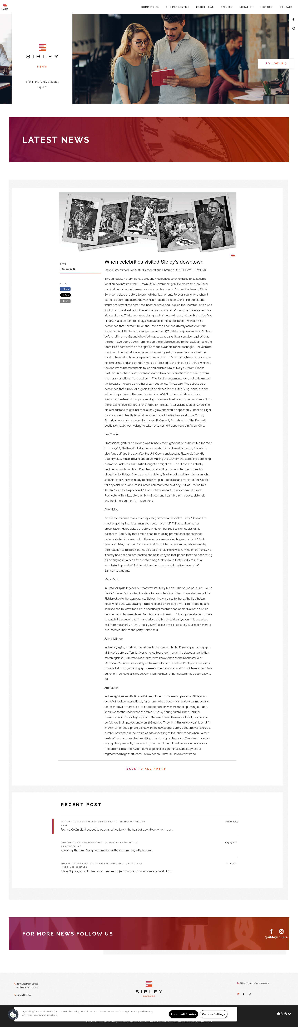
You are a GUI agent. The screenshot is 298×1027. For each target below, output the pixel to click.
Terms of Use (92, 1021)
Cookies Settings (213, 1014)
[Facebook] (293, 19)
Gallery (227, 7)
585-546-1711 (24, 995)
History (267, 7)
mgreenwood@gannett (119, 754)
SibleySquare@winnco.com (254, 983)
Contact (286, 7)
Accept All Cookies (183, 1014)
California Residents (131, 1021)
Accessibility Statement (157, 1021)
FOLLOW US (275, 63)
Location (247, 7)
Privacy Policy (110, 1021)
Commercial (150, 7)
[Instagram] (293, 28)
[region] (125, 1014)
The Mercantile (177, 7)
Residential (205, 7)
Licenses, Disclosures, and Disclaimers (192, 1021)
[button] (13, 1014)
